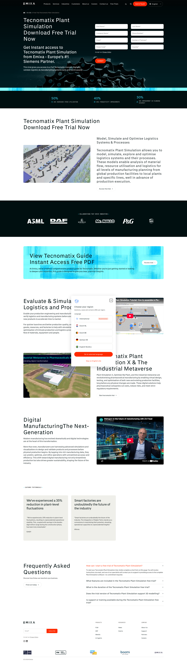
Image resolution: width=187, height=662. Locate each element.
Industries (65, 4)
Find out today (31, 585)
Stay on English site (93, 361)
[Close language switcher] (111, 300)
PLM (96, 627)
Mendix (97, 634)
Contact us (104, 4)
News (120, 627)
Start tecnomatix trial (107, 395)
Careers (94, 4)
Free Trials (114, 4)
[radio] (93, 319)
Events (120, 631)
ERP (96, 631)
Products (47, 4)
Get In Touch (140, 4)
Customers (76, 4)
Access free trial (105, 189)
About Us (144, 627)
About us (85, 4)
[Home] (24, 12)
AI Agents (98, 638)
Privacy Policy (106, 52)
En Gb (29, 12)
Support (144, 631)
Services (56, 4)
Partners (144, 634)
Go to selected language (93, 354)
